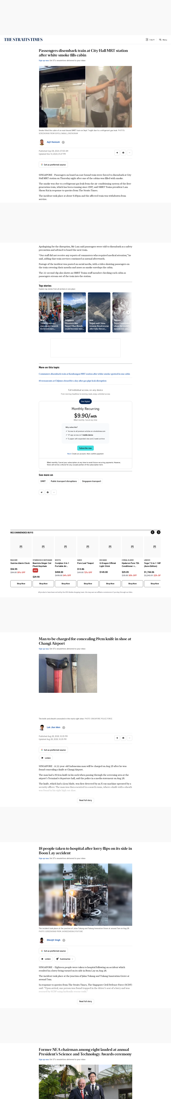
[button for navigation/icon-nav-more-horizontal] (129, 152)
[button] (149, 39)
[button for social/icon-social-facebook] (123, 152)
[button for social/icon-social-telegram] (117, 152)
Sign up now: (44, 60)
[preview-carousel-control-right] (128, 312)
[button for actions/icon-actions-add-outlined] (63, 142)
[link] (23, 39)
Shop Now (21, 584)
